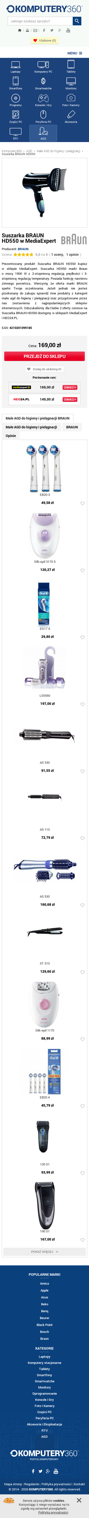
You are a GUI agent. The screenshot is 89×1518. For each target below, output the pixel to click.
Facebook (44, 30)
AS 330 (45, 763)
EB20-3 (45, 495)
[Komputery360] (44, 10)
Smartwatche (43, 88)
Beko (44, 1304)
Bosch (44, 1331)
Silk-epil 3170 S (45, 562)
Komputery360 (12, 151)
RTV (15, 138)
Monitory (71, 88)
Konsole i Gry (43, 105)
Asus (44, 1297)
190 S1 (45, 1231)
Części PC (15, 122)
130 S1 (45, 1164)
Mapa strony (13, 1484)
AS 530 (45, 897)
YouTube (68, 30)
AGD (43, 138)
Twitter (52, 30)
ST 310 (45, 964)
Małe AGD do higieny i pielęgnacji (58, 151)
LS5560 (45, 696)
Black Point (45, 1324)
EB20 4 (45, 1097)
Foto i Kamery (71, 105)
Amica (44, 1283)
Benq (44, 1311)
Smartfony (15, 88)
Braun (44, 1338)
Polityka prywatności (56, 1484)
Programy (16, 105)
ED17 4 (45, 629)
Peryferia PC (43, 122)
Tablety (71, 71)
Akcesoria (71, 122)
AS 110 (45, 830)
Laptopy (16, 71)
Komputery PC (43, 71)
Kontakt (79, 1484)
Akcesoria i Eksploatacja (44, 1424)
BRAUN (23, 249)
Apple (44, 1290)
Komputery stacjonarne (44, 1362)
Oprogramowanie (44, 1393)
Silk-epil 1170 (44, 1031)
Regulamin (31, 1484)
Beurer (44, 1318)
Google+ (60, 30)
